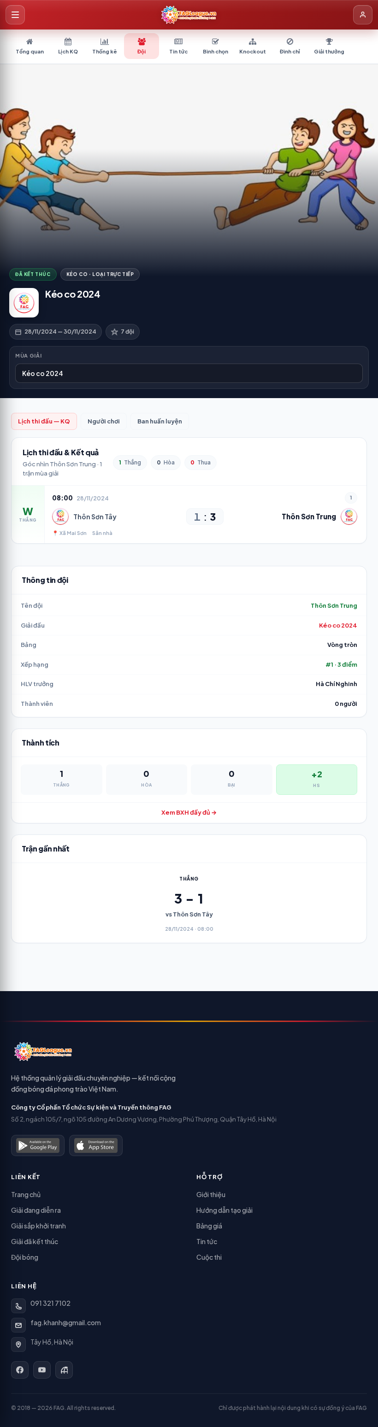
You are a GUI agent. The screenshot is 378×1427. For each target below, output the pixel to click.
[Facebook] (20, 1370)
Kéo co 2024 (338, 625)
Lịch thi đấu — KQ (44, 421)
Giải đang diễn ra (36, 1210)
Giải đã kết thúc (34, 1241)
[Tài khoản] (362, 14)
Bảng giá (209, 1225)
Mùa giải (28, 355)
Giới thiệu (210, 1194)
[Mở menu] (15, 14)
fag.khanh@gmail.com (65, 1322)
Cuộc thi (209, 1257)
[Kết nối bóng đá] (64, 1370)
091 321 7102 (50, 1303)
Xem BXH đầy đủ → (189, 812)
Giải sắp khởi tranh (38, 1225)
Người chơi (104, 421)
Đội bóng (24, 1257)
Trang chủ (26, 1194)
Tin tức (206, 1241)
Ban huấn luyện (159, 421)
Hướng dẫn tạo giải (224, 1210)
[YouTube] (42, 1370)
